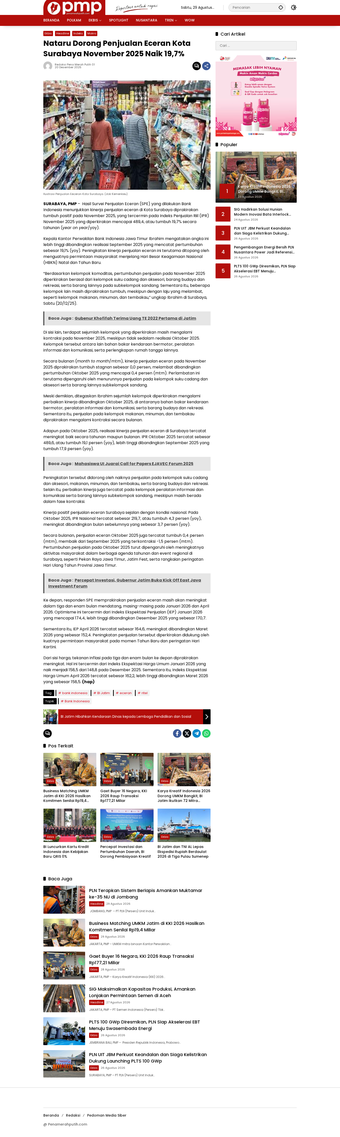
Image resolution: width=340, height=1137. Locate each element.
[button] (281, 7)
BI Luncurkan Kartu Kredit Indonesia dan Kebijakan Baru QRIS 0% (66, 851)
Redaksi (73, 1115)
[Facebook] (177, 733)
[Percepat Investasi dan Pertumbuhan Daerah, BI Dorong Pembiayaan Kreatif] (126, 825)
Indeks (78, 33)
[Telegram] (196, 733)
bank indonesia (74, 693)
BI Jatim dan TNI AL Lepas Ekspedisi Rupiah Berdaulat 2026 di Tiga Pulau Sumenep (183, 851)
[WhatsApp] (206, 733)
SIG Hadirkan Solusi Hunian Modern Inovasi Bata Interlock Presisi (261, 212)
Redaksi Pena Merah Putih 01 (75, 64)
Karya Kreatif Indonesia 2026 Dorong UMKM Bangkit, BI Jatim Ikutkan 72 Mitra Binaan (184, 796)
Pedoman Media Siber (106, 1115)
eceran (126, 693)
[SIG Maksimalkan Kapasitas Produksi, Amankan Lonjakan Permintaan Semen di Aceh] (64, 998)
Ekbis (48, 33)
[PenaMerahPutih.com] (107, 7)
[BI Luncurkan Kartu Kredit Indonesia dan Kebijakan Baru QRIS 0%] (69, 825)
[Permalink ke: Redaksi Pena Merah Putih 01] (49, 65)
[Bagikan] (206, 66)
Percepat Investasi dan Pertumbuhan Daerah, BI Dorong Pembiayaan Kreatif (125, 851)
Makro (91, 33)
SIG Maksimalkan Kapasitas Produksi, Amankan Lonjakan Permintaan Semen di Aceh (142, 992)
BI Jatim (103, 693)
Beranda (51, 1115)
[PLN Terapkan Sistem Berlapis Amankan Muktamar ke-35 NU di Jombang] (64, 900)
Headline (62, 33)
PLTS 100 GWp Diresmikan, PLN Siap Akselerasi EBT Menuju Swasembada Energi (144, 1025)
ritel (145, 693)
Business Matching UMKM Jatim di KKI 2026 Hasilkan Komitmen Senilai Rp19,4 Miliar (67, 796)
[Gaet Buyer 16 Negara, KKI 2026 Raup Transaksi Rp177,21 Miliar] (126, 769)
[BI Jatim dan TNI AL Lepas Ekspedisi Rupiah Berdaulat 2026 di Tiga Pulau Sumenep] (184, 825)
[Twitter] (187, 733)
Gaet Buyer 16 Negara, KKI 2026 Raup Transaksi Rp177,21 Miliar (123, 796)
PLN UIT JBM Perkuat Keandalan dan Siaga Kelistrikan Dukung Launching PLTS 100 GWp (148, 1057)
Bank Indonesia (77, 701)
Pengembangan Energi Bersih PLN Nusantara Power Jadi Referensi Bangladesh (264, 250)
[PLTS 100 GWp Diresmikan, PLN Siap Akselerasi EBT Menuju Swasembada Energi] (64, 1031)
